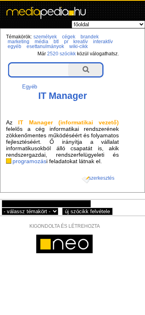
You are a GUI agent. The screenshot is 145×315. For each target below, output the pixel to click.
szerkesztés (101, 178)
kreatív (80, 41)
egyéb (14, 46)
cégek (68, 36)
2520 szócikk (61, 53)
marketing (18, 41)
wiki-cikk (78, 46)
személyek (45, 36)
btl (56, 41)
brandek (90, 36)
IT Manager (62, 95)
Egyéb (29, 87)
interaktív (103, 41)
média (41, 41)
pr (66, 41)
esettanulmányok (45, 46)
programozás (29, 161)
